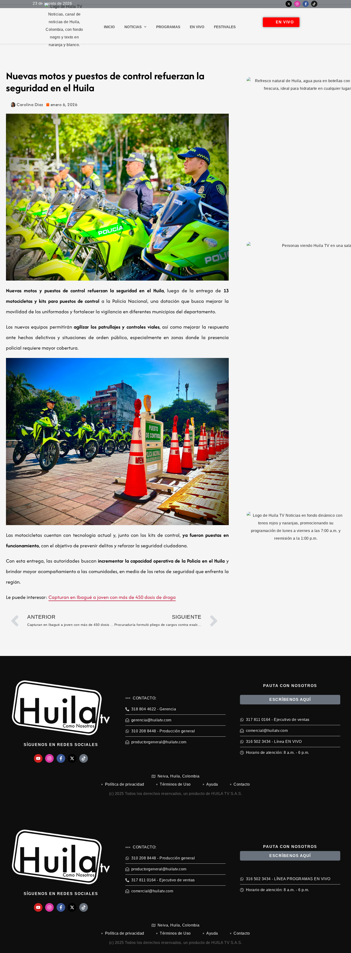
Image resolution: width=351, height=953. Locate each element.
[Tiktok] (314, 4)
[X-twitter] (289, 4)
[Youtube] (38, 758)
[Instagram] (297, 4)
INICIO (109, 27)
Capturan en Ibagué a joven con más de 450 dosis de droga (112, 597)
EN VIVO (197, 27)
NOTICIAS (133, 27)
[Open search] (310, 27)
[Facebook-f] (306, 4)
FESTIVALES (225, 27)
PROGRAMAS (168, 27)
